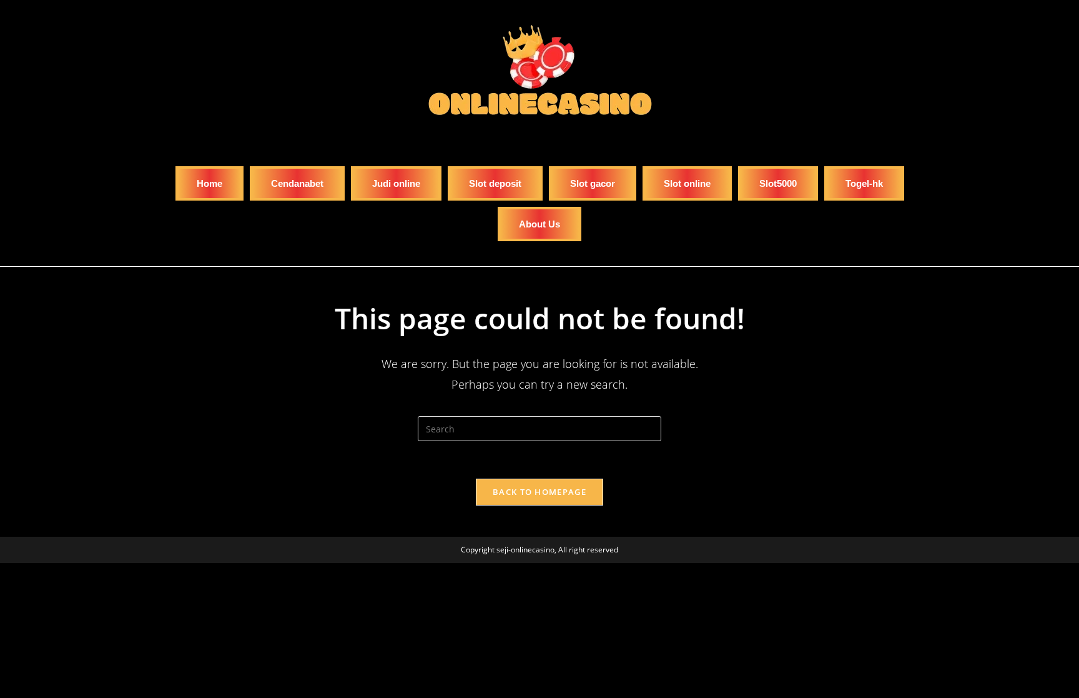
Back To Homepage (539, 491)
